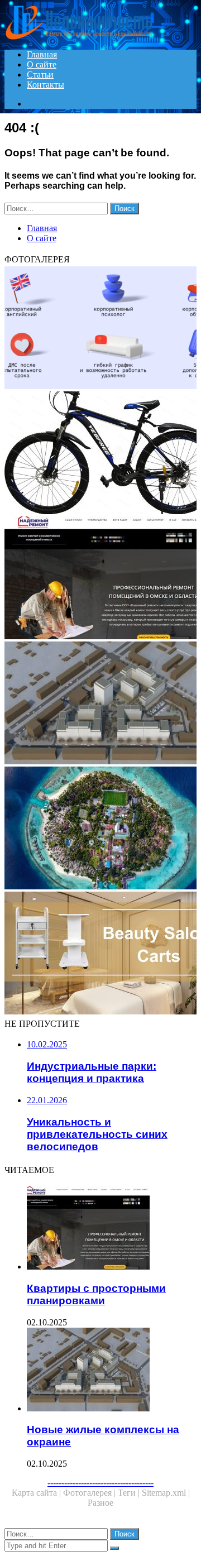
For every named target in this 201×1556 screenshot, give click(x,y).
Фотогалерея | (90, 1492)
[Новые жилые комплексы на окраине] (100, 704)
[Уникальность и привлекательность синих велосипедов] (100, 453)
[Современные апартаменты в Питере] (100, 829)
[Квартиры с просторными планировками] (100, 578)
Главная (42, 54)
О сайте (41, 64)
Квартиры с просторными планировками (96, 1294)
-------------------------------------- (100, 1482)
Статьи (40, 74)
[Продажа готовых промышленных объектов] (100, 954)
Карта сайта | (37, 1492)
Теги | (130, 1492)
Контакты (45, 84)
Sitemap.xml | (166, 1492)
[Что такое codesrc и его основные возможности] (100, 328)
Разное (100, 1502)
